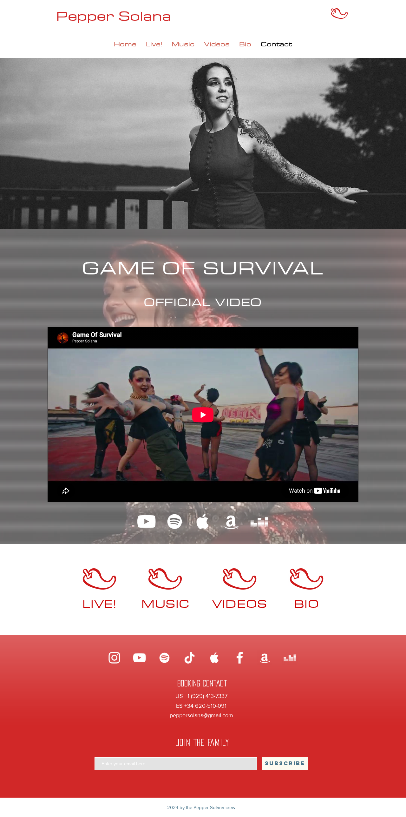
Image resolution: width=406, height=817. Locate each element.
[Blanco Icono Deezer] (259, 521)
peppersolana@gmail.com (201, 715)
